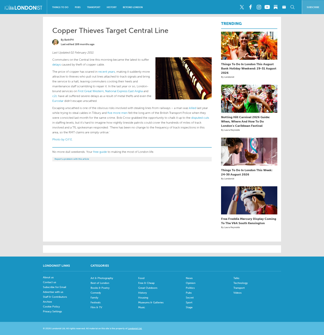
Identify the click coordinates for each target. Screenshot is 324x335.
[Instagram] (258, 7)
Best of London (100, 283)
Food (141, 278)
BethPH (69, 39)
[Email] (284, 7)
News (189, 278)
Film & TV (96, 307)
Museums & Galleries (151, 302)
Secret (190, 297)
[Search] (292, 7)
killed (192, 108)
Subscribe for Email (54, 287)
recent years (106, 71)
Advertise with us (53, 292)
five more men (117, 113)
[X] (242, 7)
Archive (47, 301)
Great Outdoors (147, 287)
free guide (100, 152)
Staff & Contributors (55, 296)
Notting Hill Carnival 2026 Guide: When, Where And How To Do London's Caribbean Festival (245, 121)
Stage (189, 307)
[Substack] (275, 7)
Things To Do (60, 7)
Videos (237, 292)
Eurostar (58, 101)
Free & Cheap (146, 283)
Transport (93, 7)
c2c (54, 96)
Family (94, 297)
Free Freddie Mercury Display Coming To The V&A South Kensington (248, 221)
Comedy (96, 292)
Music (141, 307)
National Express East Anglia (124, 91)
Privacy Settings (52, 311)
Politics (190, 287)
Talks (236, 278)
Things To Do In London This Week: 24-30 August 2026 (246, 172)
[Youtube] (267, 7)
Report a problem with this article (72, 159)
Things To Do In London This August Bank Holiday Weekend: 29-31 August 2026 (248, 68)
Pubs (78, 7)
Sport (189, 302)
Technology (240, 283)
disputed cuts (200, 117)
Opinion (190, 283)
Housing (143, 297)
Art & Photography (102, 278)
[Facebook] (250, 7)
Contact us (49, 282)
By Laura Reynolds (230, 130)
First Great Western (91, 91)
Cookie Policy (51, 306)
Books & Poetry (100, 287)
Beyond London (133, 7)
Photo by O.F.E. (62, 139)
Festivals (95, 302)
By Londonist (227, 77)
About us (48, 277)
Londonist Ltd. (135, 328)
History (111, 7)
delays (56, 64)
